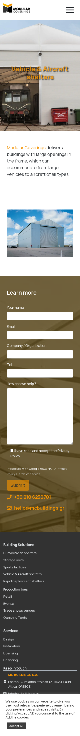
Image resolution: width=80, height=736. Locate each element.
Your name (15, 307)
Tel (9, 364)
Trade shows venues (19, 610)
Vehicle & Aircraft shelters (22, 574)
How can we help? (21, 383)
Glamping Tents (15, 617)
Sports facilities (14, 567)
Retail (7, 596)
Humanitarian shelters (20, 553)
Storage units (13, 560)
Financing (10, 660)
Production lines (15, 589)
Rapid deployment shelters (23, 581)
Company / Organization (26, 345)
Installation (11, 646)
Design (8, 639)
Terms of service (28, 474)
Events (8, 603)
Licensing (10, 653)
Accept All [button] (16, 726)
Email (11, 326)
